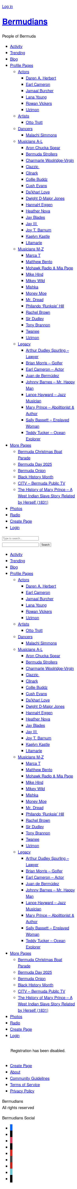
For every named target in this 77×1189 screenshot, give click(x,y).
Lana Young (36, 97)
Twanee (32, 331)
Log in (7, 6)
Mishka (32, 287)
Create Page (21, 521)
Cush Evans (36, 185)
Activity (16, 46)
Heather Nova (38, 211)
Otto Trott (34, 122)
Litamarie (34, 242)
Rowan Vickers (39, 103)
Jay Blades (35, 217)
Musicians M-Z (31, 249)
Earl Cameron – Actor (45, 369)
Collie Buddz (37, 179)
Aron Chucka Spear (43, 147)
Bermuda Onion (32, 470)
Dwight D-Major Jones (45, 198)
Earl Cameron (38, 84)
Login (15, 527)
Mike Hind (34, 274)
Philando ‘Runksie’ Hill (45, 306)
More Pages (20, 445)
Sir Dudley (35, 318)
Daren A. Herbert (41, 78)
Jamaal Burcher (40, 90)
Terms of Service (25, 1084)
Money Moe (36, 293)
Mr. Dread (34, 299)
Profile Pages (21, 65)
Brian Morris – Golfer (44, 363)
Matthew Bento (39, 261)
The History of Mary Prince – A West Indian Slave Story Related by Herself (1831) (46, 495)
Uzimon (32, 109)
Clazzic (32, 166)
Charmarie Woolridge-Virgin (50, 160)
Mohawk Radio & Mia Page (49, 268)
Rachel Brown (38, 312)
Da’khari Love (38, 192)
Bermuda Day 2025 (35, 464)
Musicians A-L (30, 141)
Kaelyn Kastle (38, 236)
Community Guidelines (30, 1078)
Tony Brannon (38, 325)
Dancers (25, 128)
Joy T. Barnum (38, 230)
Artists (23, 116)
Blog (14, 59)
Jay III (32, 223)
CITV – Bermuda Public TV (41, 483)
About (15, 1072)
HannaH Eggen (39, 204)
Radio (15, 515)
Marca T (33, 255)
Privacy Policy (22, 1091)
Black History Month (35, 477)
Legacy (24, 344)
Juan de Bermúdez (42, 375)
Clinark (32, 173)
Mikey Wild (35, 280)
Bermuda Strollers (41, 154)
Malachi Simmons (41, 135)
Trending (17, 52)
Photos (16, 508)
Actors (23, 71)
